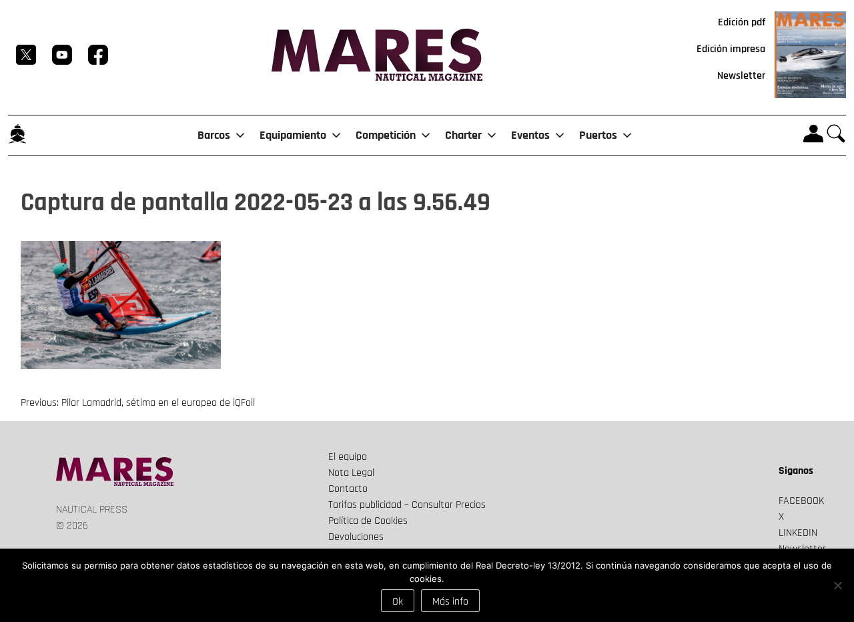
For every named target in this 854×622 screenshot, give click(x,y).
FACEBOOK (801, 501)
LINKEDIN (798, 533)
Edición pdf (741, 22)
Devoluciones (356, 537)
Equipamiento (293, 135)
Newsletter (741, 76)
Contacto (348, 489)
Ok (397, 602)
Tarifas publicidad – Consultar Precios (407, 505)
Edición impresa (731, 49)
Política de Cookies (368, 521)
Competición (386, 135)
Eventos (530, 135)
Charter (463, 135)
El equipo (347, 457)
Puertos (598, 135)
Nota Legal (351, 473)
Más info (450, 602)
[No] (837, 585)
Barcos (213, 135)
